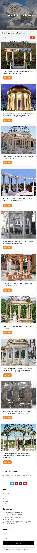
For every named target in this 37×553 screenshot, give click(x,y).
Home (5, 33)
